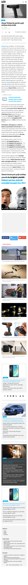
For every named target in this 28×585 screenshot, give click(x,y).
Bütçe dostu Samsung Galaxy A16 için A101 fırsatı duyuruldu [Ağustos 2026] (14, 381)
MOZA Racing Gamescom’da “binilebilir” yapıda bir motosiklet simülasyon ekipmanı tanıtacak (14, 428)
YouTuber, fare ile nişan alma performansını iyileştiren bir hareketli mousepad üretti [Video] (12, 467)
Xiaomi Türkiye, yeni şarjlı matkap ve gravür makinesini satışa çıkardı (13, 357)
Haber (3, 20)
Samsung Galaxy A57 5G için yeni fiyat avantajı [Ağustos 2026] (12, 516)
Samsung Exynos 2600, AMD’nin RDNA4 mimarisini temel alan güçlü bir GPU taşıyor (13, 477)
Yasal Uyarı (6, 534)
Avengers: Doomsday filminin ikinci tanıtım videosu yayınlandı (14, 462)
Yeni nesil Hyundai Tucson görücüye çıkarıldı (12, 548)
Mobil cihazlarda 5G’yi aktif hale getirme (11, 557)
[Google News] (20, 32)
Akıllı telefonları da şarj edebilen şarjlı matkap (14, 337)
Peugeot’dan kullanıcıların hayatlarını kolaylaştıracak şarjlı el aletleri (11, 319)
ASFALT (5, 416)
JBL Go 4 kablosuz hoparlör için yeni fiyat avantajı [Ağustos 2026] (13, 512)
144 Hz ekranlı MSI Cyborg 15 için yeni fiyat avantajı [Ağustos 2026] (14, 508)
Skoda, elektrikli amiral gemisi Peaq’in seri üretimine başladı (14, 424)
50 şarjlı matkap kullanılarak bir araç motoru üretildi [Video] (13, 300)
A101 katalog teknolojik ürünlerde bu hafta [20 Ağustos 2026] (14, 520)
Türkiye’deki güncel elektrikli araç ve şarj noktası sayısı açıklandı (13, 436)
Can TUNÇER (4, 27)
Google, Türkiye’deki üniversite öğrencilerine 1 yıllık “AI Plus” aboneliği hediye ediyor (13, 385)
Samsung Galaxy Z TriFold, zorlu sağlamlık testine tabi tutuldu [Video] (14, 481)
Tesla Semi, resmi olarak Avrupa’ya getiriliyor (12, 432)
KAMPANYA (5, 377)
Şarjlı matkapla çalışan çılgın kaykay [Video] (13, 261)
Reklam (5, 532)
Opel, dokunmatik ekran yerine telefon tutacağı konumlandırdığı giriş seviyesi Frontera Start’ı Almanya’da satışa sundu (13, 420)
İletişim (5, 533)
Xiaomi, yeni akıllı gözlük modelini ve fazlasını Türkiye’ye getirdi (14, 280)
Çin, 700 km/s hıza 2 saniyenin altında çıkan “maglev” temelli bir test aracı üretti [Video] (13, 472)
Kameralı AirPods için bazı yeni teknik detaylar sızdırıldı (12, 389)
